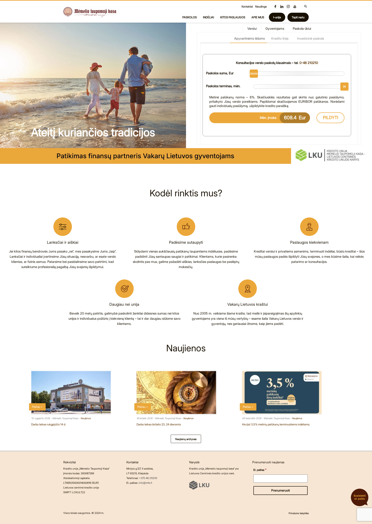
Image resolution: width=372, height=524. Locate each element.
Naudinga (261, 6)
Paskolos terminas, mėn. (223, 86)
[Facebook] (275, 6)
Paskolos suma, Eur (220, 73)
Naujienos (86, 418)
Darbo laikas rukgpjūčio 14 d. (48, 424)
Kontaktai (247, 6)
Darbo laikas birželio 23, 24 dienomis (158, 424)
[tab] (252, 28)
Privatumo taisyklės (299, 513)
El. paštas (260, 469)
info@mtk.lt (145, 482)
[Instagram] (288, 6)
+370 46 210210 (148, 478)
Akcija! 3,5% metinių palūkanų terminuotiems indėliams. (276, 424)
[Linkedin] (282, 6)
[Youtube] (294, 6)
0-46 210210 (308, 63)
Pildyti (330, 117)
